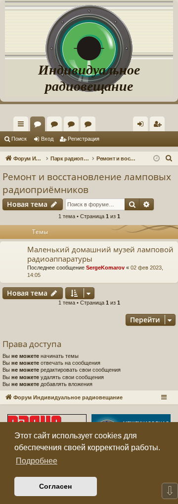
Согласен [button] (55, 486)
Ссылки (22, 125)
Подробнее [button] (36, 461)
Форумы (39, 125)
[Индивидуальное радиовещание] (89, 29)
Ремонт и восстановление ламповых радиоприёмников (86, 183)
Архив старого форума (90, 125)
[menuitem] (157, 123)
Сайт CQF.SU (56, 125)
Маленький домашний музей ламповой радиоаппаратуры (100, 254)
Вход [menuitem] (142, 125)
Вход (47, 139)
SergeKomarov (105, 268)
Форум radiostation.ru (73, 125)
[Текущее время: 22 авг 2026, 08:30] (156, 158)
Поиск (19, 139)
